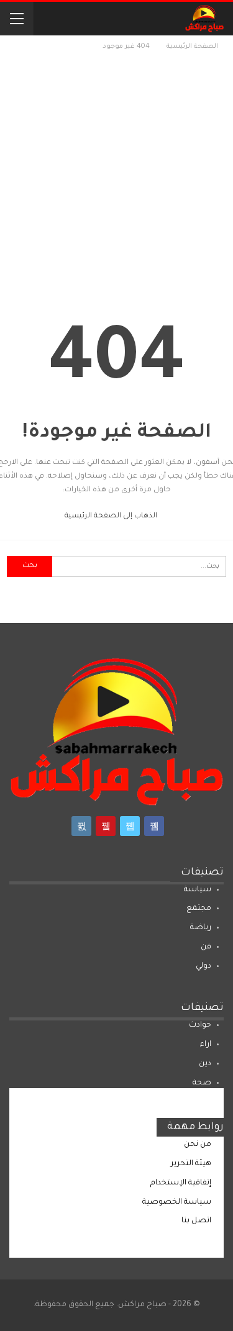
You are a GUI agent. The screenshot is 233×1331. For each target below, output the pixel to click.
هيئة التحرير (191, 1164)
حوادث (200, 1025)
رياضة (200, 928)
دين (205, 1064)
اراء (205, 1044)
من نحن (197, 1144)
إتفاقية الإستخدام (180, 1183)
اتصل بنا (196, 1221)
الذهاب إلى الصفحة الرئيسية (112, 516)
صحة (202, 1083)
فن (206, 947)
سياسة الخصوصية (176, 1202)
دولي (203, 966)
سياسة (197, 890)
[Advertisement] (116, 176)
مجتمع (198, 908)
